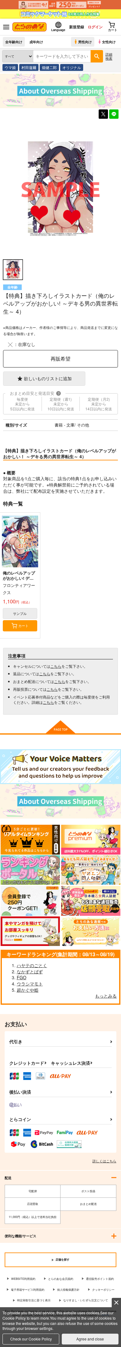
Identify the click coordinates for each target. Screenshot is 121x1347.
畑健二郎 (49, 67)
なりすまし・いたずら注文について (85, 1300)
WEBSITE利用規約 (23, 1279)
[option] (60, 189)
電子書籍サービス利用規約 (27, 1290)
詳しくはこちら (104, 1160)
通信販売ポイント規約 (100, 1279)
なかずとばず (30, 971)
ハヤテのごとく (32, 965)
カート (23, 625)
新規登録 (76, 27)
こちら (55, 666)
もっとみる (106, 996)
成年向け (36, 41)
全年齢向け (13, 41)
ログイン (95, 27)
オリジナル (71, 67)
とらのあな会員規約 (60, 1279)
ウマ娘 (10, 67)
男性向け (85, 41)
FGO (21, 977)
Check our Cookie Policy (31, 1338)
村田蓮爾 (28, 67)
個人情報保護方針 (68, 1290)
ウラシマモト (30, 983)
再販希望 (60, 358)
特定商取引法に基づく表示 (34, 1300)
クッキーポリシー (103, 1290)
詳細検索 (108, 56)
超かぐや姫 (27, 990)
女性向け (109, 41)
